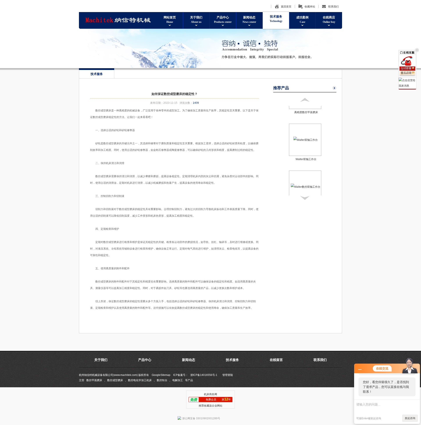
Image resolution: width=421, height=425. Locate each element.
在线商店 (329, 19)
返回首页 (286, 6)
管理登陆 (227, 375)
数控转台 (162, 380)
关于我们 (196, 19)
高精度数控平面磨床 (306, 107)
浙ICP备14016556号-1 (203, 375)
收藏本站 (310, 6)
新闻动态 (249, 19)
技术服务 (276, 19)
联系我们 (333, 6)
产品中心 (223, 19)
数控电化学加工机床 (140, 380)
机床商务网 (210, 394)
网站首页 (170, 19)
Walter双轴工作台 (306, 154)
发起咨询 (410, 418)
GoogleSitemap (161, 375)
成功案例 (302, 19)
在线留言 (276, 360)
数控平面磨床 (94, 380)
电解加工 (177, 380)
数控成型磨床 (115, 380)
